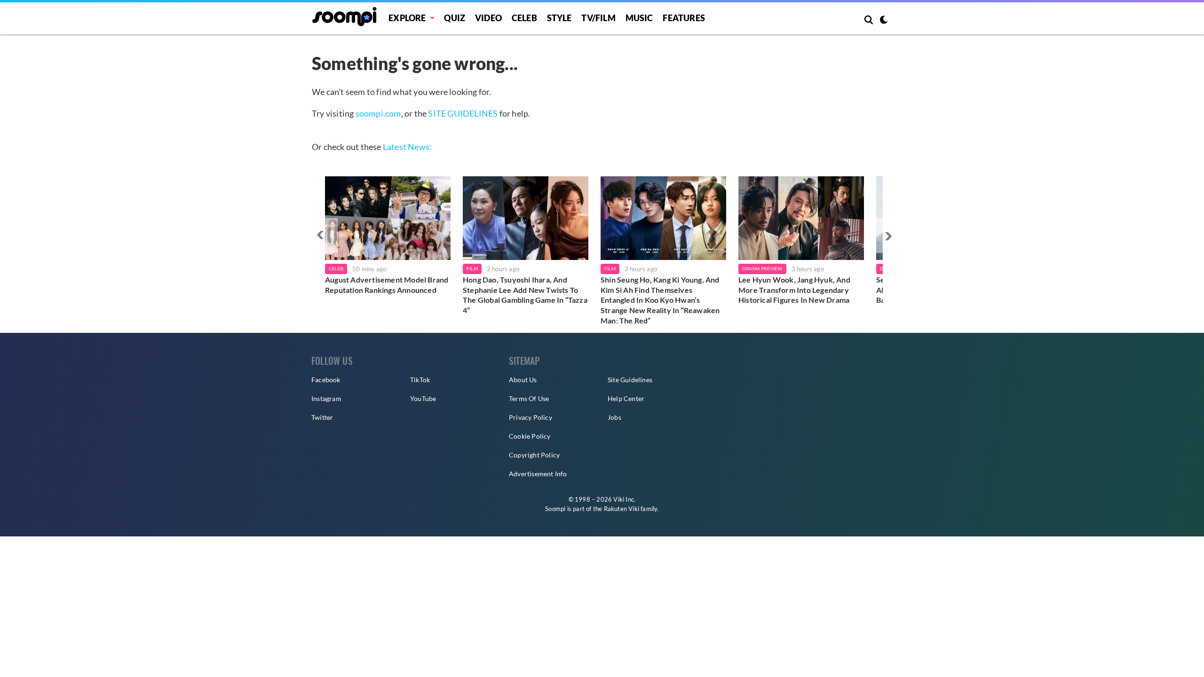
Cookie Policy (530, 436)
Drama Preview (762, 268)
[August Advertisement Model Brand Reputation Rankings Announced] (388, 218)
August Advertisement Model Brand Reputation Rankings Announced (386, 284)
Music (639, 18)
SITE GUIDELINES (463, 113)
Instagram (326, 398)
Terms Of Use (529, 398)
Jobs (614, 417)
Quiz (454, 18)
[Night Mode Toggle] (884, 21)
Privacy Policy (530, 417)
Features (684, 18)
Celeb (524, 18)
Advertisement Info (538, 474)
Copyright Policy (534, 455)
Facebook (326, 380)
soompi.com (378, 113)
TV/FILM (598, 18)
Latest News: (407, 147)
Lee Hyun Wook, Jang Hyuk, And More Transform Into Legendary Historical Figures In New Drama (794, 289)
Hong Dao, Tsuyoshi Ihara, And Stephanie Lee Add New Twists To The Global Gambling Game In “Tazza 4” (525, 295)
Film (472, 268)
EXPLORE (407, 18)
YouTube (423, 398)
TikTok (420, 380)
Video (488, 18)
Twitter (322, 417)
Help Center (626, 398)
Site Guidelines (630, 380)
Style (559, 18)
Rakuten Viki (621, 508)
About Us (523, 380)
